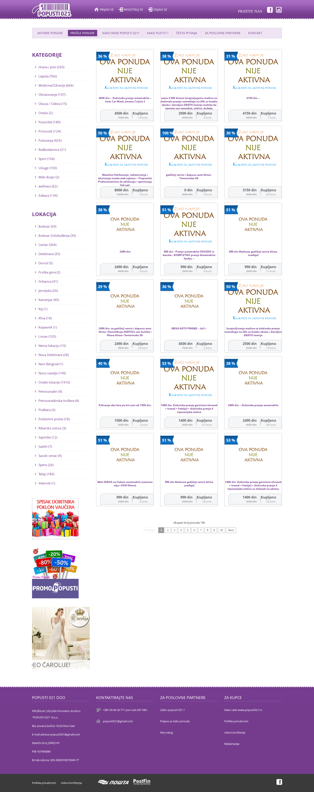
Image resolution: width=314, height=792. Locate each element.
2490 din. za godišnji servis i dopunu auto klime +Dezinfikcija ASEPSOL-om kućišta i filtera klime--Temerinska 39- (125, 332)
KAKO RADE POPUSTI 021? (120, 33)
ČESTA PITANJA (186, 33)
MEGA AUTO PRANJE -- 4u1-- (189, 328)
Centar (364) (47, 245)
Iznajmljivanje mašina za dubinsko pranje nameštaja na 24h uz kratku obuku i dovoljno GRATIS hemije (253, 332)
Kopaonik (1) (47, 327)
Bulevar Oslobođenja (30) (57, 235)
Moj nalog (166, 732)
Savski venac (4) (50, 455)
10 (221, 530)
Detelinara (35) (49, 254)
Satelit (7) (45, 446)
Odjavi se (160, 9)
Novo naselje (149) (52, 373)
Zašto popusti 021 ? (172, 710)
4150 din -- (253, 98)
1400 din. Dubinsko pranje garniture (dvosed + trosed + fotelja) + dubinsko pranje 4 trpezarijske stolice (189, 409)
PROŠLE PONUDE (82, 33)
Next (231, 530)
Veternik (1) (46, 483)
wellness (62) (47, 186)
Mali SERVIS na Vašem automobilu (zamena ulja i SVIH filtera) (125, 483)
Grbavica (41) (48, 281)
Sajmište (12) (47, 437)
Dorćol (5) (45, 263)
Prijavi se (107, 9)
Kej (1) (42, 309)
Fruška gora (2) (49, 272)
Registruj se (133, 9)
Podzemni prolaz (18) (54, 419)
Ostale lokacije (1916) (54, 382)
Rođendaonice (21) (52, 149)
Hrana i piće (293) (51, 67)
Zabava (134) (47, 195)
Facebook (269, 9)
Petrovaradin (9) (50, 391)
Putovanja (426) (50, 140)
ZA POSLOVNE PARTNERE (223, 33)
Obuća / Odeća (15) (52, 104)
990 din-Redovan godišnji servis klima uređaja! (253, 253)
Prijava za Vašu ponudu (175, 721)
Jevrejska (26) (48, 290)
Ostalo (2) (45, 113)
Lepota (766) (47, 76)
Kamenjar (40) (48, 300)
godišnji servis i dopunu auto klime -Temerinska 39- (189, 176)
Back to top (307, 785)
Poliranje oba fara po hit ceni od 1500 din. (125, 405)
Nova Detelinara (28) (53, 355)
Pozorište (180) (49, 122)
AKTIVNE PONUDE (50, 33)
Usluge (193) (47, 168)
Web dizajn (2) (48, 177)
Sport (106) (46, 159)
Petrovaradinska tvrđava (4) (58, 400)
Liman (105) (47, 336)
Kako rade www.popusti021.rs (243, 710)
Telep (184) (46, 474)
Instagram (279, 9)
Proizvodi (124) (49, 131)
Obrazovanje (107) (52, 94)
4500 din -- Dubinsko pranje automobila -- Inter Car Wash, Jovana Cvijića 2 (125, 99)
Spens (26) (46, 465)
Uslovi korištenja (234, 732)
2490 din (125, 251)
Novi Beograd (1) (50, 364)
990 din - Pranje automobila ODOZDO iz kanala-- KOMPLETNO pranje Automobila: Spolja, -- (189, 255)
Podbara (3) (46, 410)
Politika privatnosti (236, 721)
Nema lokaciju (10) (52, 345)
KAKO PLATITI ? (157, 33)
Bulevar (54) (47, 226)
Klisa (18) (45, 318)
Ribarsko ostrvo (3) (52, 428)
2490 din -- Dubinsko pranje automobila (253, 405)
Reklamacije (231, 744)
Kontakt (255, 33)
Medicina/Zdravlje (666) (55, 85)
